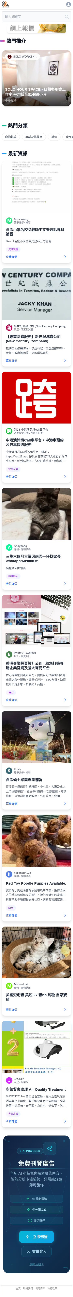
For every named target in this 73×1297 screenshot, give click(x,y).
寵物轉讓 (10, 136)
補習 (54, 136)
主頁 (18, 1288)
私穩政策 (52, 1288)
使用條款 (40, 1288)
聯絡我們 (28, 1288)
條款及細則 (36, 1264)
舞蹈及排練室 (33, 136)
